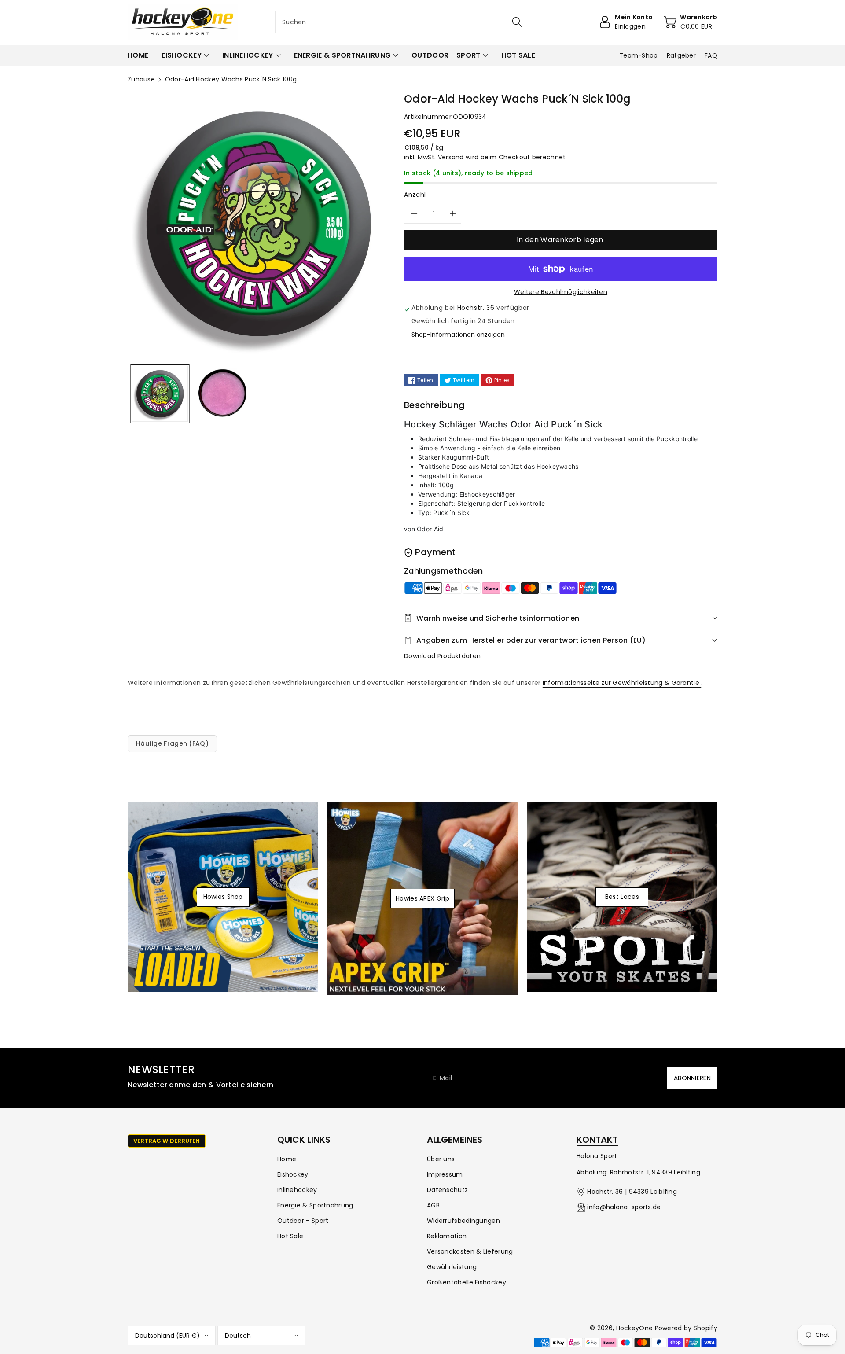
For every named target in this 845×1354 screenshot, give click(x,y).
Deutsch (238, 1335)
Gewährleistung (452, 1266)
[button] (185, 55)
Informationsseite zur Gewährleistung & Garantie (622, 682)
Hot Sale (290, 1236)
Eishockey (293, 1174)
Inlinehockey (297, 1189)
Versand (451, 157)
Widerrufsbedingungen (463, 1220)
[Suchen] (517, 22)
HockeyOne (634, 1328)
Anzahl (415, 194)
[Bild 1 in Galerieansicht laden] (160, 394)
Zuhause (141, 79)
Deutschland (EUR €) (167, 1335)
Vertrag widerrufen (166, 1141)
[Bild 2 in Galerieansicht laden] (225, 394)
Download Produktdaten (442, 655)
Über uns (441, 1159)
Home (286, 1159)
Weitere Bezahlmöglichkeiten (560, 291)
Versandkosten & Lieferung (470, 1251)
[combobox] (404, 22)
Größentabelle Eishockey (466, 1282)
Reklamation (447, 1236)
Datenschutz (447, 1189)
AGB (433, 1205)
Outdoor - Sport (303, 1220)
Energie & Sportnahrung (315, 1205)
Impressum (445, 1174)
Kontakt (597, 1139)
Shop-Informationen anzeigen (458, 334)
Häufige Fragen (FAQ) (172, 743)
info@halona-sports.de (624, 1207)
